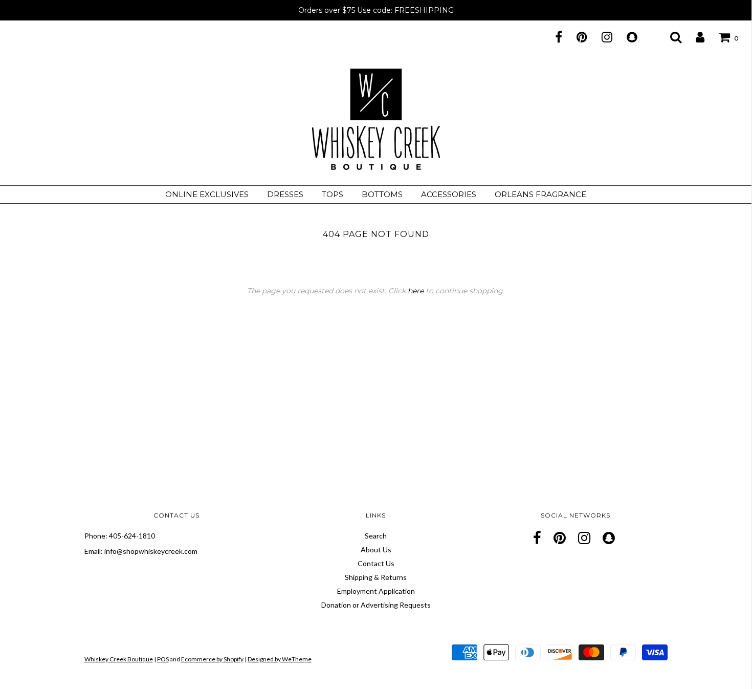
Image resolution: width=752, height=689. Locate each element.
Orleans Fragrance (540, 194)
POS (163, 659)
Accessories (448, 194)
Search (376, 535)
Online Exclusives (207, 194)
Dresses (285, 194)
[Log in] (693, 37)
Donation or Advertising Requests (376, 604)
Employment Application (376, 591)
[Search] (669, 37)
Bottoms (382, 194)
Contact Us (376, 563)
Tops (332, 194)
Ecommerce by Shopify (212, 659)
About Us (376, 549)
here (416, 290)
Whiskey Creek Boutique (118, 659)
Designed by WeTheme (280, 659)
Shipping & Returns (376, 577)
